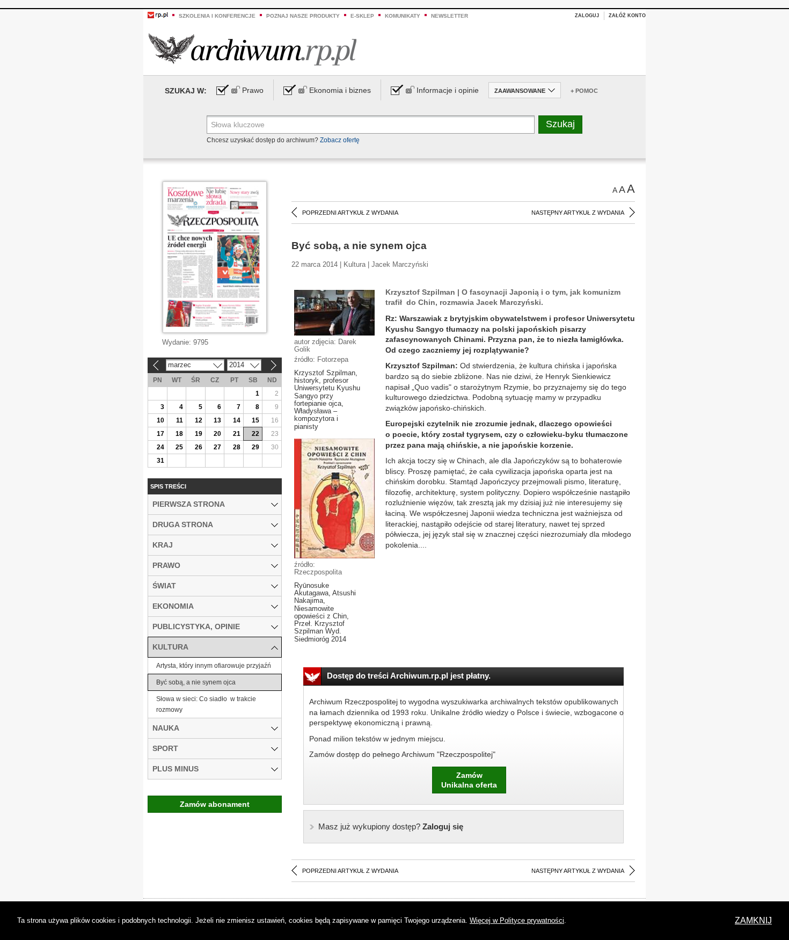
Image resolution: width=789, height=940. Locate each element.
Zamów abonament (215, 804)
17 (160, 434)
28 (236, 447)
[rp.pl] (158, 14)
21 (236, 434)
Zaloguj (587, 15)
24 (160, 447)
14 (236, 420)
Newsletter (449, 16)
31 (160, 460)
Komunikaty (402, 16)
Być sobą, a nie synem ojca (196, 682)
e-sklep (362, 16)
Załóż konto (627, 15)
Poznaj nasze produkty (303, 16)
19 (198, 434)
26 (198, 447)
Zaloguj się (390, 826)
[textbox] (371, 124)
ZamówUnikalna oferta (469, 780)
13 (217, 420)
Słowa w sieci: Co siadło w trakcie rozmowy (206, 704)
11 (179, 420)
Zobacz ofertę (340, 140)
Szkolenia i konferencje (217, 16)
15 (255, 420)
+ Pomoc (584, 91)
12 (198, 420)
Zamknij (753, 920)
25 (179, 447)
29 (255, 447)
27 (217, 447)
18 (179, 434)
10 (160, 420)
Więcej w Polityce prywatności (517, 920)
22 (255, 434)
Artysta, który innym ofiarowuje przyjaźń (213, 665)
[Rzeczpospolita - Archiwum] (252, 49)
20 (217, 434)
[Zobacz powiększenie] (334, 312)
